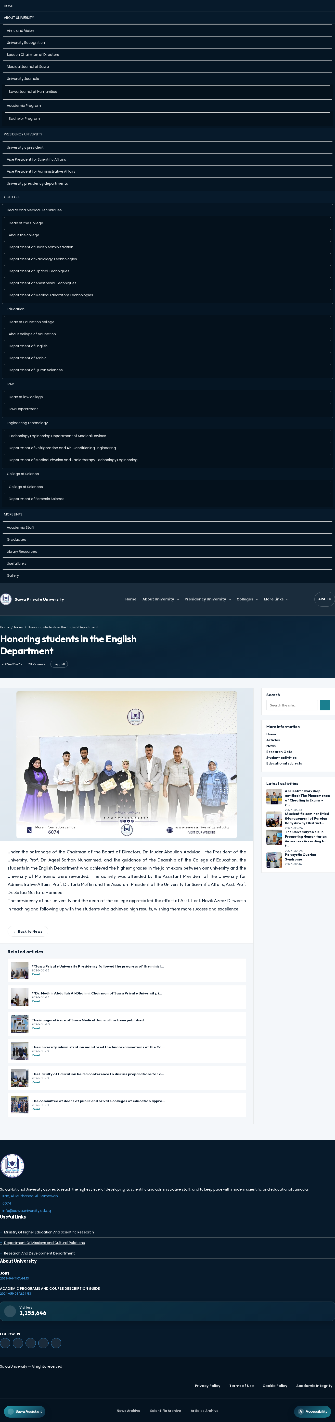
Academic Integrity (314, 1385)
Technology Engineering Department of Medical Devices (57, 435)
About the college (24, 235)
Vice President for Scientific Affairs (36, 159)
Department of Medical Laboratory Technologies (51, 295)
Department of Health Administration (41, 247)
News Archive (128, 1411)
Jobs (4, 1273)
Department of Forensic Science (36, 498)
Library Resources (22, 551)
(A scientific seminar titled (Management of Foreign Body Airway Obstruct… (307, 818)
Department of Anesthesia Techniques (43, 283)
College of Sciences (26, 486)
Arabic (324, 599)
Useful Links (16, 563)
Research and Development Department (37, 1253)
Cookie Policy (275, 1385)
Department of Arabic (28, 358)
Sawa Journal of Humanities (33, 91)
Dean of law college (26, 396)
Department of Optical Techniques (39, 271)
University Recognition (26, 42)
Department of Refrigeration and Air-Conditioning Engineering (62, 447)
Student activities (281, 757)
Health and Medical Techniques (34, 210)
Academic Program (24, 105)
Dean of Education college (31, 322)
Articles (273, 740)
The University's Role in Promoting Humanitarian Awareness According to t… (306, 838)
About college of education (32, 334)
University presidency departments (37, 183)
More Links (13, 514)
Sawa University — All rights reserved (31, 1366)
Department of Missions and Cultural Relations (42, 1242)
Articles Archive (205, 1411)
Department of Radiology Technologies (43, 259)
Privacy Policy (207, 1385)
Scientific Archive (165, 1411)
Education (16, 309)
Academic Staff (21, 527)
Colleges (12, 196)
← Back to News (27, 931)
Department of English (28, 346)
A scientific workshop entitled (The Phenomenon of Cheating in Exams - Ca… (307, 798)
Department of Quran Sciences (36, 370)
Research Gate (279, 751)
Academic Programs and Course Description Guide (50, 1288)
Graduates (16, 539)
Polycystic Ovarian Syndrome (300, 856)
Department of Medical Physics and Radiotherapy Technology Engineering (73, 459)
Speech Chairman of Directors (33, 54)
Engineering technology (27, 422)
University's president (25, 147)
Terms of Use (241, 1385)
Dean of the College (26, 223)
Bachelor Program (24, 118)
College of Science (23, 473)
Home (8, 5)
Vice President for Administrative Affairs (41, 171)
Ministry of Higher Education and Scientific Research (47, 1232)
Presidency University (23, 134)
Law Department (23, 408)
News (18, 627)
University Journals (23, 78)
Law (10, 384)
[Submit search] (325, 705)
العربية (60, 664)
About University (19, 17)
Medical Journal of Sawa (28, 66)
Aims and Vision (20, 30)
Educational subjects (284, 763)
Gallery (13, 575)
